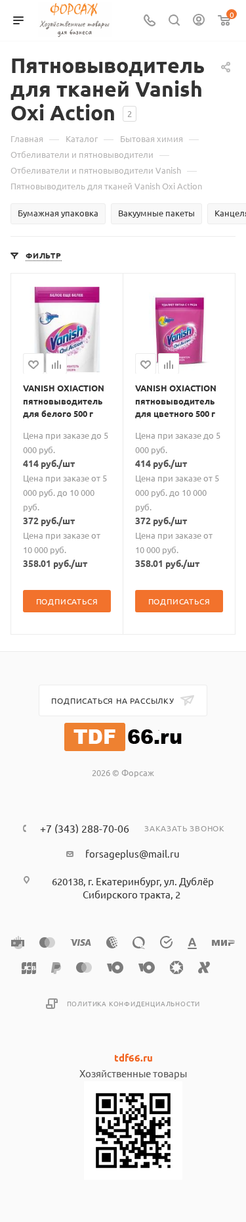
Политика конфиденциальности (134, 1003)
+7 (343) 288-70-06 (84, 828)
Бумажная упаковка (58, 212)
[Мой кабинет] (199, 20)
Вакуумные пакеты (156, 212)
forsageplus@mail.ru (132, 853)
